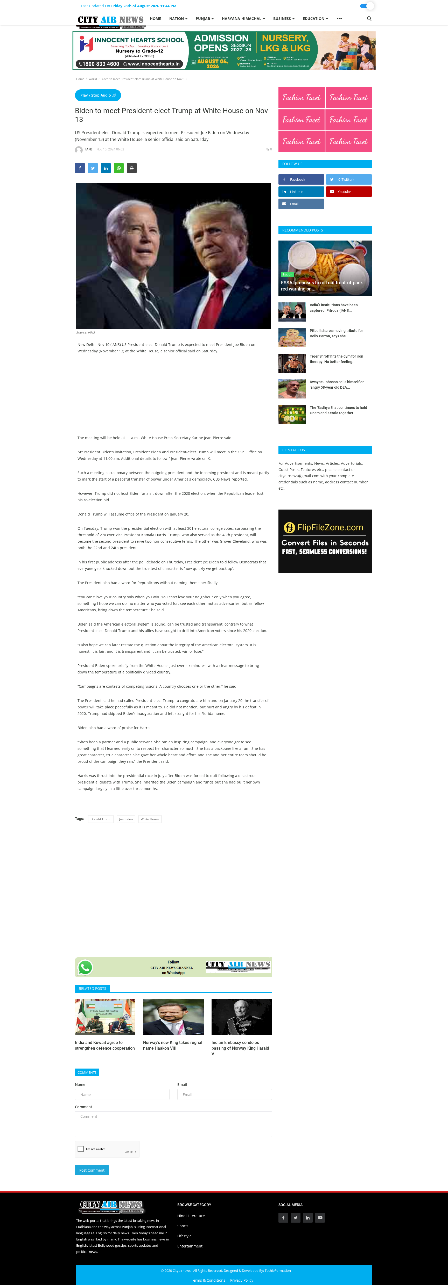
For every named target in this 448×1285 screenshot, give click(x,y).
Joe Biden (126, 819)
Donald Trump (100, 819)
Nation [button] (177, 18)
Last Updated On (128, 5)
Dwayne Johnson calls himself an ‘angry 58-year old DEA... (337, 384)
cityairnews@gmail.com (298, 475)
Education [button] (314, 18)
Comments (87, 1072)
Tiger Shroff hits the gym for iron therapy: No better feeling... (336, 359)
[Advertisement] (173, 398)
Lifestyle (184, 1235)
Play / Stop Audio (96, 95)
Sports (182, 1225)
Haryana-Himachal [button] (242, 18)
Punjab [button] (203, 18)
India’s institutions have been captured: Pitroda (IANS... (334, 308)
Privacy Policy (241, 1280)
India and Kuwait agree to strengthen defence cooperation (105, 1045)
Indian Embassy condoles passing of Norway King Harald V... (240, 1048)
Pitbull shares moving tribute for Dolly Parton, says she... (336, 333)
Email (182, 1084)
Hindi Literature (191, 1215)
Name (80, 1084)
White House (150, 819)
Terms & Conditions (208, 1280)
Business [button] (282, 18)
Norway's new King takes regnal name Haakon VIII (172, 1045)
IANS (89, 149)
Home (155, 18)
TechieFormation (278, 1270)
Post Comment (91, 1170)
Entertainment (189, 1246)
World (93, 79)
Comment (83, 1106)
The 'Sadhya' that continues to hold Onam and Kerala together (338, 410)
